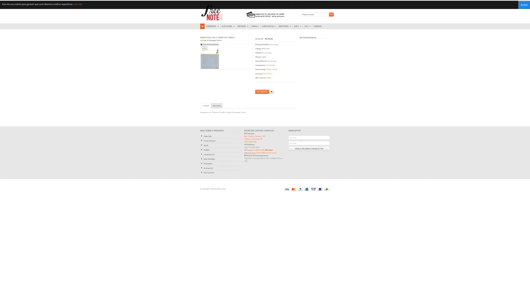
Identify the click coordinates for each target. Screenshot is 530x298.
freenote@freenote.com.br (266, 153)
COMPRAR (263, 92)
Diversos (318, 26)
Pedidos (206, 150)
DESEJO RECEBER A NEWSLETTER (309, 148)
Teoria (254, 26)
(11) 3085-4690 (254, 147)
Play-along (227, 26)
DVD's (297, 26)
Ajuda (205, 145)
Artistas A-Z (208, 168)
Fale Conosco (208, 172)
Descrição (217, 105)
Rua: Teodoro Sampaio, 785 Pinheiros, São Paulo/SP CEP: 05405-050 (254, 139)
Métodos (242, 26)
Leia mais (77, 4)
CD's (306, 26)
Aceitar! (524, 4)
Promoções (207, 163)
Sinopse (206, 105)
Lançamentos (209, 154)
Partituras (284, 26)
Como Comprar (209, 141)
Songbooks (211, 26)
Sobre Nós (207, 136)
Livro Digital (268, 26)
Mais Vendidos (209, 159)
